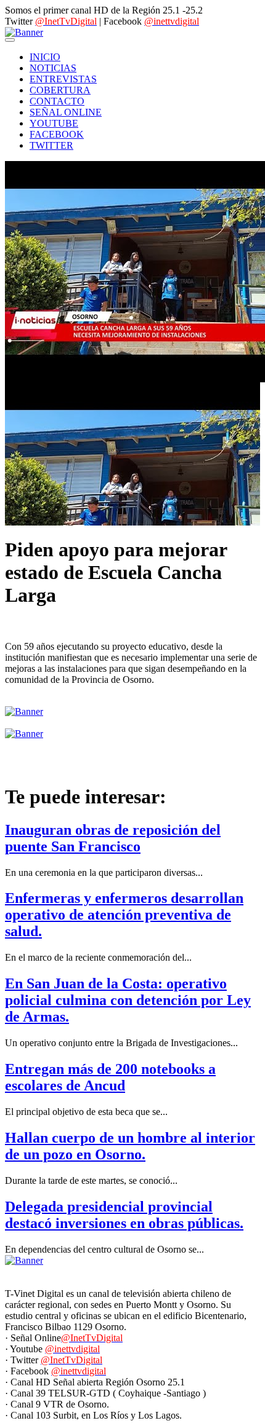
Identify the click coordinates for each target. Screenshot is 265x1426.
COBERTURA (60, 90)
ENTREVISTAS (63, 79)
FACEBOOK (57, 134)
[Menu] (10, 40)
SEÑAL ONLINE (66, 112)
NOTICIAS (53, 68)
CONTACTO (57, 101)
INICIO (45, 57)
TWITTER (51, 145)
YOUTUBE (54, 123)
